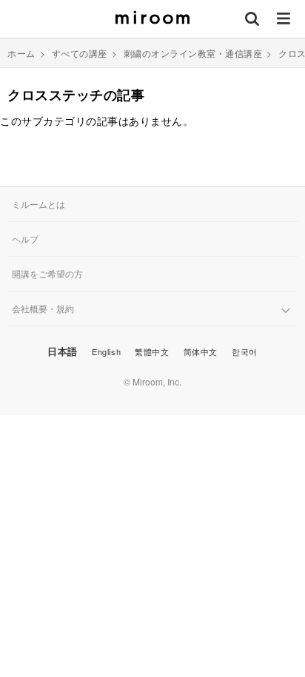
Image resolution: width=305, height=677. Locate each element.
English (106, 351)
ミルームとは (38, 204)
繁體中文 (152, 351)
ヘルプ (25, 238)
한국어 (245, 351)
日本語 (62, 351)
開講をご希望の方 (47, 273)
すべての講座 (79, 53)
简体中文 (201, 351)
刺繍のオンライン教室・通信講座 (193, 53)
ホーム (21, 53)
